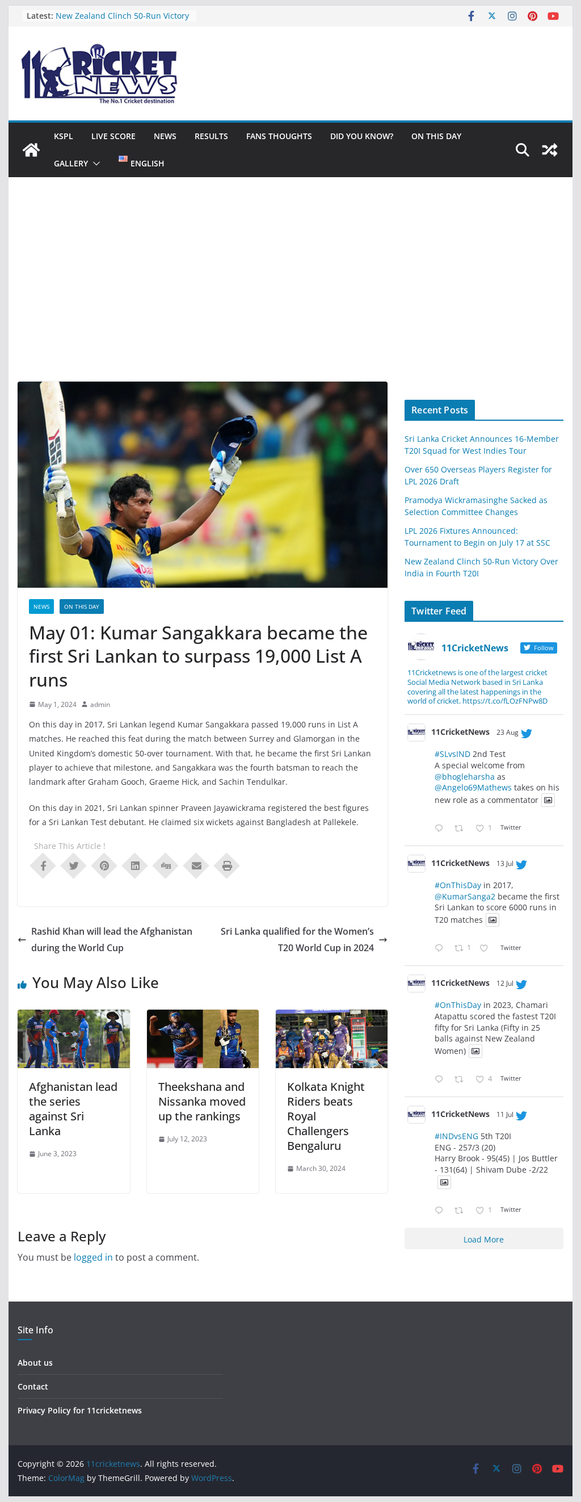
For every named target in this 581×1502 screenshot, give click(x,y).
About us (35, 1362)
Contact (33, 1386)
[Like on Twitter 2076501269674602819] (487, 948)
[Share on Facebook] (43, 864)
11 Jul (504, 1114)
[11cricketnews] (31, 150)
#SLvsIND (452, 753)
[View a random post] (549, 150)
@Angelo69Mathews (473, 787)
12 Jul (504, 983)
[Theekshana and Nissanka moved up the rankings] (203, 1017)
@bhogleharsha (465, 776)
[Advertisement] (290, 296)
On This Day (436, 136)
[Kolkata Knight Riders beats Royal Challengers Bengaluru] (332, 1017)
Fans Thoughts (279, 136)
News (165, 136)
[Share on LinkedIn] (135, 864)
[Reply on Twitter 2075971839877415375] (441, 1211)
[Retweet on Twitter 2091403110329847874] (462, 829)
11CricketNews (460, 731)
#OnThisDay (458, 885)
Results (211, 136)
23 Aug (507, 732)
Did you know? (361, 136)
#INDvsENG (456, 1136)
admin (100, 704)
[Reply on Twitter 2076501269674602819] (441, 948)
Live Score (113, 136)
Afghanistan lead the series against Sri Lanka (73, 1109)
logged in (93, 1257)
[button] (94, 163)
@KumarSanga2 (465, 896)
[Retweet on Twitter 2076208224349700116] (462, 1080)
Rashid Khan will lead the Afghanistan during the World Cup (111, 939)
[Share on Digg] (165, 864)
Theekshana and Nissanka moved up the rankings (202, 1101)
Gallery (71, 163)
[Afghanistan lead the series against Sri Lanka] (73, 1017)
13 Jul (504, 863)
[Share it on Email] (196, 864)
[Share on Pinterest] (104, 864)
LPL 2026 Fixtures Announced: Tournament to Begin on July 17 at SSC (120, 20)
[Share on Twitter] (73, 864)
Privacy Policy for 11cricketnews (80, 1410)
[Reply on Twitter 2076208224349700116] (441, 1080)
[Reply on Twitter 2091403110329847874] (441, 829)
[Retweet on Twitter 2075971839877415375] (462, 1211)
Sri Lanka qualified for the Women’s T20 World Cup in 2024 (297, 939)
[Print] (227, 864)
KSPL (63, 136)
